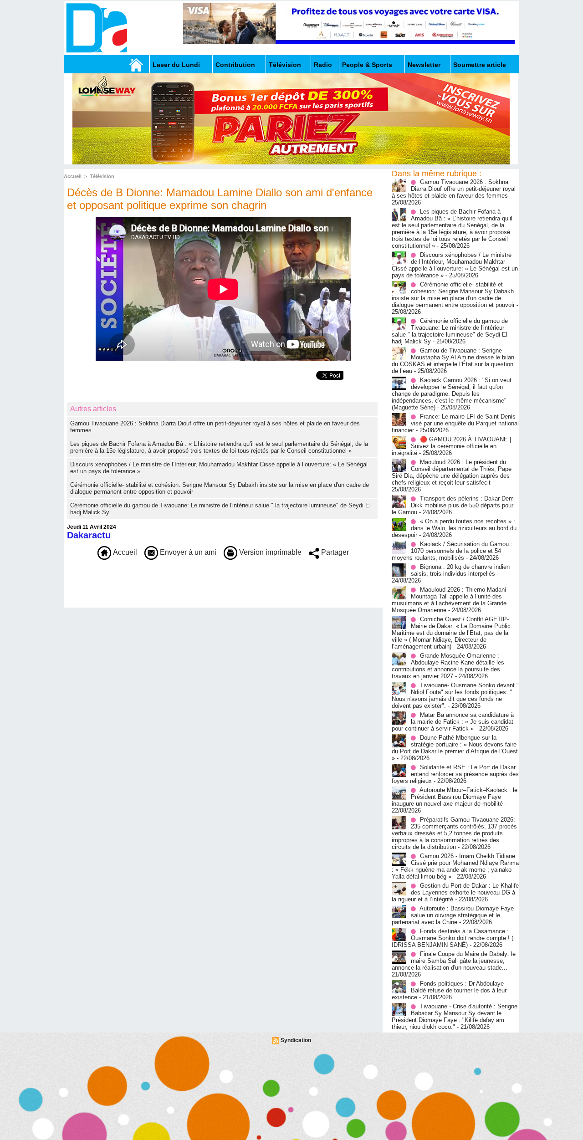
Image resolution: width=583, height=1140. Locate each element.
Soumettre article (479, 64)
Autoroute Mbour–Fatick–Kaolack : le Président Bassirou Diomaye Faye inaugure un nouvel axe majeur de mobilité (454, 797)
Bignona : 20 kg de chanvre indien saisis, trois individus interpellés (460, 570)
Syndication (296, 1040)
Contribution (235, 64)
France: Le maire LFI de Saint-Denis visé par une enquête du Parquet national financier (455, 423)
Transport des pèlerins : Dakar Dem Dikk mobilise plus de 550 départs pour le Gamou (453, 505)
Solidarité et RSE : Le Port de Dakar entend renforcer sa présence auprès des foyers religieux (455, 774)
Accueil (73, 176)
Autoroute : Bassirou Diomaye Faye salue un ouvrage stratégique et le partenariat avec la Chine (453, 915)
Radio (323, 64)
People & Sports (367, 64)
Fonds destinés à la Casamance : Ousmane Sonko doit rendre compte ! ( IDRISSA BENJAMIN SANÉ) (452, 938)
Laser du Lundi (176, 64)
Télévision (285, 64)
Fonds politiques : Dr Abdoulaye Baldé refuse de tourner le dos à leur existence (449, 990)
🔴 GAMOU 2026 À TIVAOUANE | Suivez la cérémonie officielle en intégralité (451, 446)
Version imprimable (269, 552)
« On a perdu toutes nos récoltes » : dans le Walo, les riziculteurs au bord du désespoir (454, 528)
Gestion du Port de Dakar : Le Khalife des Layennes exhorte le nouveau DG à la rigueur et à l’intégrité (455, 892)
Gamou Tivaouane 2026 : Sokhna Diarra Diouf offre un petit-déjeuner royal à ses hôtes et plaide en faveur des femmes (454, 189)
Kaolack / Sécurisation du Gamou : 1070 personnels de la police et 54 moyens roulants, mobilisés (452, 551)
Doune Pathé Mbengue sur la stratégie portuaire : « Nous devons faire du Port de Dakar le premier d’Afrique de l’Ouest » (455, 748)
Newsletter (424, 64)
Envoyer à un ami (187, 552)
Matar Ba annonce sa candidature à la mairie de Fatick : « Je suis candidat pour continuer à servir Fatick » (453, 721)
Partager (334, 552)
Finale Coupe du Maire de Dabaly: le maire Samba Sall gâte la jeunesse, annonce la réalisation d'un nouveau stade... (454, 961)
